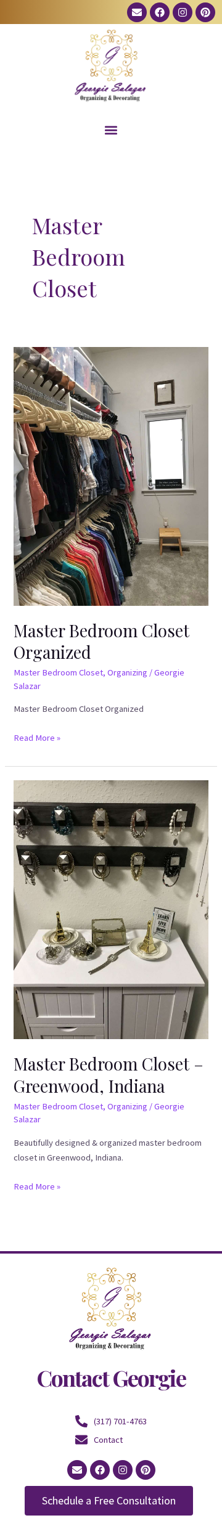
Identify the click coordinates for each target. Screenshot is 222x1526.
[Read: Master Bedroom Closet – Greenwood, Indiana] (111, 909)
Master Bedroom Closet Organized (101, 641)
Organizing (127, 672)
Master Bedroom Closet (58, 672)
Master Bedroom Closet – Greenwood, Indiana (109, 1074)
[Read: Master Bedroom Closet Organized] (111, 475)
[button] (111, 130)
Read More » (37, 736)
